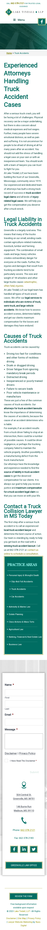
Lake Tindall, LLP (22, 911)
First (7, 697)
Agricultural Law (16, 629)
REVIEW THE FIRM (23, 896)
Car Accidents (17, 596)
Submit (34, 772)
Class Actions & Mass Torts (21, 622)
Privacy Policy (27, 753)
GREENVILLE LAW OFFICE (24, 865)
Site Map (22, 918)
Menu (21, 19)
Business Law (15, 644)
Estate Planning (16, 614)
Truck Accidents (18, 589)
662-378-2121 (17, 3)
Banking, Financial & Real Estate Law (25, 637)
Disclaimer (11, 753)
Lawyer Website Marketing (20, 922)
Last (7, 709)
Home (9, 53)
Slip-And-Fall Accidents (22, 581)
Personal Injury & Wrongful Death (24, 575)
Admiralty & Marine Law (19, 607)
